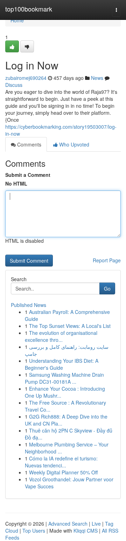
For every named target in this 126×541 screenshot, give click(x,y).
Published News (28, 304)
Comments (28, 144)
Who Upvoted (73, 144)
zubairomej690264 (26, 77)
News (97, 77)
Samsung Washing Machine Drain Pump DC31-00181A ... (64, 378)
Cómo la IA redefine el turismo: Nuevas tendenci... (61, 462)
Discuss (13, 84)
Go (107, 288)
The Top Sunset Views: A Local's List (70, 325)
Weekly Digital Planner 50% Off (63, 472)
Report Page (107, 260)
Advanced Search (68, 523)
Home (17, 20)
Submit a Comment (27, 174)
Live (96, 523)
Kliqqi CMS (86, 530)
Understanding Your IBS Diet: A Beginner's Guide (61, 364)
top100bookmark (28, 8)
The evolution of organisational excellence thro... (61, 336)
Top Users (33, 530)
